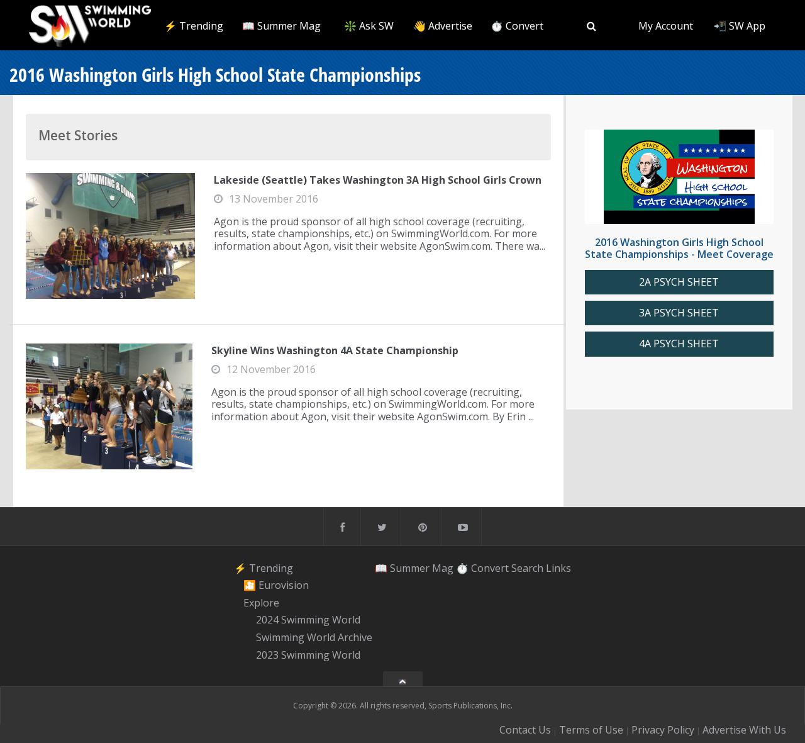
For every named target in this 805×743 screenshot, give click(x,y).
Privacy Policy (662, 730)
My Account (665, 26)
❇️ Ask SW (369, 26)
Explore (261, 603)
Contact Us (525, 730)
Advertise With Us (744, 730)
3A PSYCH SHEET (679, 313)
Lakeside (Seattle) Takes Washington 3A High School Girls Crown (377, 180)
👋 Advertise (442, 26)
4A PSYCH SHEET (679, 344)
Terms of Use (591, 730)
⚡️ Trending (193, 26)
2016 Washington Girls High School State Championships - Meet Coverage (679, 248)
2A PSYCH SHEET (679, 282)
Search (527, 567)
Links (558, 567)
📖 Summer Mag (281, 26)
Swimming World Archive (314, 637)
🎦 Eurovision (276, 585)
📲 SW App (739, 26)
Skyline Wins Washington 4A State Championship (334, 350)
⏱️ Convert (517, 26)
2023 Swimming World (308, 655)
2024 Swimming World (308, 620)
